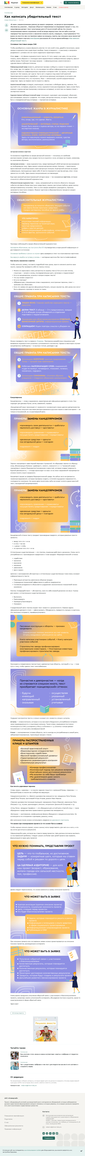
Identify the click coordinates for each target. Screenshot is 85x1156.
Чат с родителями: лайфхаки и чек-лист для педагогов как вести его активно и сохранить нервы (49, 1065)
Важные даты (40, 7)
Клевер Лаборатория (10, 20)
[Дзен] (50, 1133)
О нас (55, 7)
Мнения (48, 7)
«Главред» (40, 341)
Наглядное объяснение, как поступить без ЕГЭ (27, 247)
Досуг (32, 7)
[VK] (43, 1133)
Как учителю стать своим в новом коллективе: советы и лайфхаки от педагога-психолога (49, 1055)
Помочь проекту (73, 2)
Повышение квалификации (30, 2)
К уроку (17, 7)
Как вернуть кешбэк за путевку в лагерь (25, 257)
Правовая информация (12, 1129)
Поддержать (49, 1138)
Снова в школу (63, 7)
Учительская (8, 7)
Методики (24, 7)
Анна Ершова (34, 38)
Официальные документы (13, 1125)
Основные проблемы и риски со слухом (25, 253)
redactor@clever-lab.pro (29, 1085)
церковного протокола (60, 820)
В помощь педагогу (18, 1013)
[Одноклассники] (53, 1133)
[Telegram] (47, 1133)
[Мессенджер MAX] (57, 1133)
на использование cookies (32, 1150)
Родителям (8, 1119)
